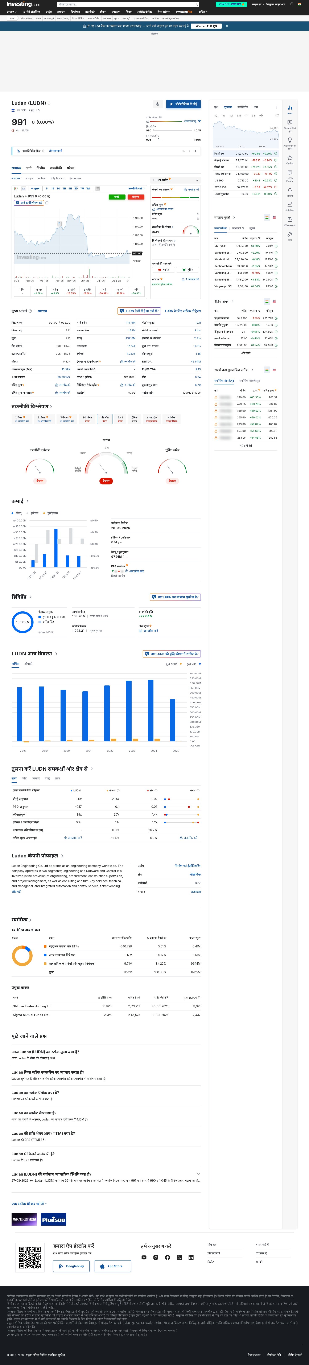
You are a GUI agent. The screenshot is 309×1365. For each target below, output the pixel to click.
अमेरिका (107, 18)
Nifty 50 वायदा (222, 173)
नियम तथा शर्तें (254, 1355)
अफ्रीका (155, 18)
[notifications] (291, 4)
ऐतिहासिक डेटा (58, 178)
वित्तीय (41, 168)
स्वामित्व (42, 178)
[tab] (22, 419)
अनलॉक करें (75, 838)
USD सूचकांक (221, 193)
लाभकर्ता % (238, 228)
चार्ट (29, 168)
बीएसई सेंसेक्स (221, 160)
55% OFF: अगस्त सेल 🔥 (231, 4)
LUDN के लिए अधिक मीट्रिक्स (183, 311)
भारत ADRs (94, 18)
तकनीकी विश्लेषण (30, 406)
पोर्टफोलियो (213, 1253)
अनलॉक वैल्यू (190, 121)
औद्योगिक (195, 874)
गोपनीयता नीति (274, 1355)
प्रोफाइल (29, 178)
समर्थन (259, 1262)
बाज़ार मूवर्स (222, 217)
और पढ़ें (16, 891)
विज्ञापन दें (261, 1253)
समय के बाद (63, 18)
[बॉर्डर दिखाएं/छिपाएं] (97, 188)
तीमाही (28, 663)
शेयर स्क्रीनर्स (163, 12)
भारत (38, 18)
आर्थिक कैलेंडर (144, 12)
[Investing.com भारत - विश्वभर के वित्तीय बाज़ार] (23, 4)
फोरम (70, 168)
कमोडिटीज (243, 107)
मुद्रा (216, 107)
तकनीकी (56, 168)
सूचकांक (228, 107)
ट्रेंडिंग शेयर (221, 301)
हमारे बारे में (262, 1244)
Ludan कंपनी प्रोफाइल (35, 856)
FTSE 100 (220, 187)
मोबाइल (211, 1244)
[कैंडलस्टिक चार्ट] (15, 188)
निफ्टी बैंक (219, 166)
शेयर (12, 18)
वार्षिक (15, 663)
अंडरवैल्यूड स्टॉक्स (170, 18)
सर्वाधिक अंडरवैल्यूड (224, 380)
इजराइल (196, 891)
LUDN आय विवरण (32, 654)
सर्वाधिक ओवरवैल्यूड (249, 380)
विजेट (210, 1262)
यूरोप (116, 18)
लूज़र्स (252, 228)
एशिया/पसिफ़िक (141, 18)
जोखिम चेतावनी (295, 1355)
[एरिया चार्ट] (23, 188)
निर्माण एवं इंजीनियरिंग (188, 866)
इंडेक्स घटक (75, 178)
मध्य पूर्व (126, 18)
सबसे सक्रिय (220, 228)
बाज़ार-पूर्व (49, 18)
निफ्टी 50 (219, 153)
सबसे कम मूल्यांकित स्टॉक (231, 370)
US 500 (218, 180)
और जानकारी (55, 150)
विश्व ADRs (78, 18)
